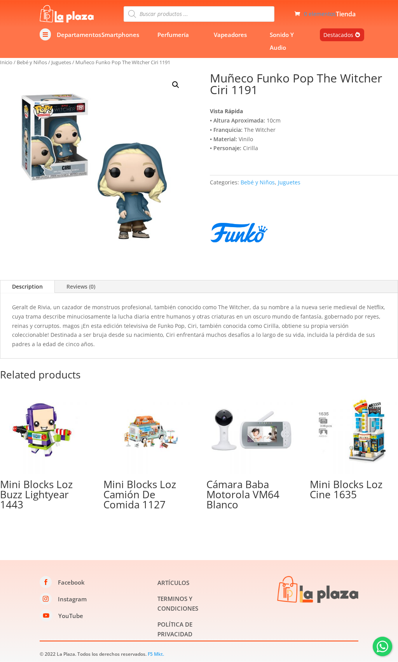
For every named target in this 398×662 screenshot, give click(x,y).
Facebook (71, 582)
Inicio (6, 62)
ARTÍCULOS (173, 583)
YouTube (70, 616)
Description (27, 286)
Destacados (338, 35)
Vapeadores (230, 35)
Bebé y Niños (32, 62)
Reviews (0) (80, 286)
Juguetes (61, 62)
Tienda (346, 14)
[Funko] (239, 233)
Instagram (72, 599)
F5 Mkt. (156, 654)
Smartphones (120, 35)
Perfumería (173, 35)
